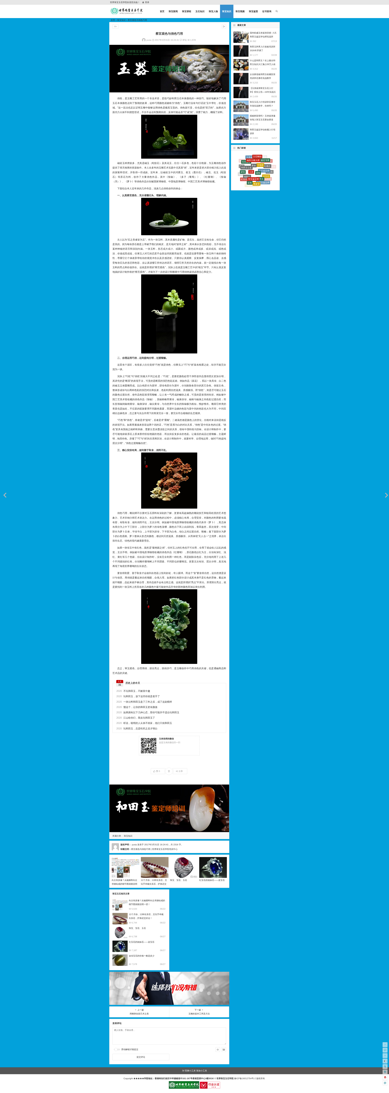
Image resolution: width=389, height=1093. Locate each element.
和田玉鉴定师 (263, 159)
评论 (184, 40)
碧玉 (264, 166)
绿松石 (260, 183)
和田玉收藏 (261, 174)
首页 (162, 11)
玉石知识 (200, 11)
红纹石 (258, 162)
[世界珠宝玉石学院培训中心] (126, 14)
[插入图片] (224, 1049)
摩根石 (270, 170)
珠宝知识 (226, 11)
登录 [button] (147, 2)
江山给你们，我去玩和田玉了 (135, 717)
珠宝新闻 (173, 11)
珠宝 (246, 174)
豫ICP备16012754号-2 (245, 1078)
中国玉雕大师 (251, 162)
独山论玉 (265, 182)
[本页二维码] (385, 1083)
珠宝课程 (186, 11)
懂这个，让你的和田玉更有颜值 (136, 707)
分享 (181, 771)
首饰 (250, 158)
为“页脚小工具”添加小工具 (194, 1070)
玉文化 (268, 164)
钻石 (242, 170)
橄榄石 (253, 176)
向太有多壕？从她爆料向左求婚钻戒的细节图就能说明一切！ (124, 884)
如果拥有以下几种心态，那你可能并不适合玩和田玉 (147, 712)
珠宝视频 (240, 11)
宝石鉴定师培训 (257, 179)
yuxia (148, 40)
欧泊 (246, 165)
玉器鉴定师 (257, 169)
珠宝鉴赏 (253, 11)
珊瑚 (246, 182)
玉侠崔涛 (250, 169)
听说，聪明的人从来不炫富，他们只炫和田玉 (144, 723)
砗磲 (241, 167)
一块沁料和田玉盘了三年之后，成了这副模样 (144, 702)
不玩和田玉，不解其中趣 (133, 691)
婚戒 (253, 183)
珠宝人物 (213, 11)
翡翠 (242, 177)
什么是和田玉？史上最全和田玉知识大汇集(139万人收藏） (262, 64)
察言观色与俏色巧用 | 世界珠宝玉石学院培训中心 (154, 849)
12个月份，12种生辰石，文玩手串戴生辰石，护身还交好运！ (154, 884)
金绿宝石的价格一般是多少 (141, 956)
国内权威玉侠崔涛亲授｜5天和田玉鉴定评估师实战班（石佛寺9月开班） (263, 37)
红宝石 (244, 161)
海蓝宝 (256, 157)
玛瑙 (248, 180)
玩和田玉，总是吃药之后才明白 (136, 728)
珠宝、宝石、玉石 (178, 880)
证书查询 (266, 11)
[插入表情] (217, 1049)
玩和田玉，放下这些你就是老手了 (138, 696)
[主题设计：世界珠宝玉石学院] (184, 1088)
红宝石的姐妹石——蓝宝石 (212, 880)
